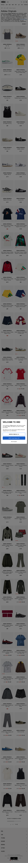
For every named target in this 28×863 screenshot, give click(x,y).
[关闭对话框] (25, 421)
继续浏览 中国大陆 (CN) (14, 434)
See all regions (14, 441)
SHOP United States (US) (14, 438)
